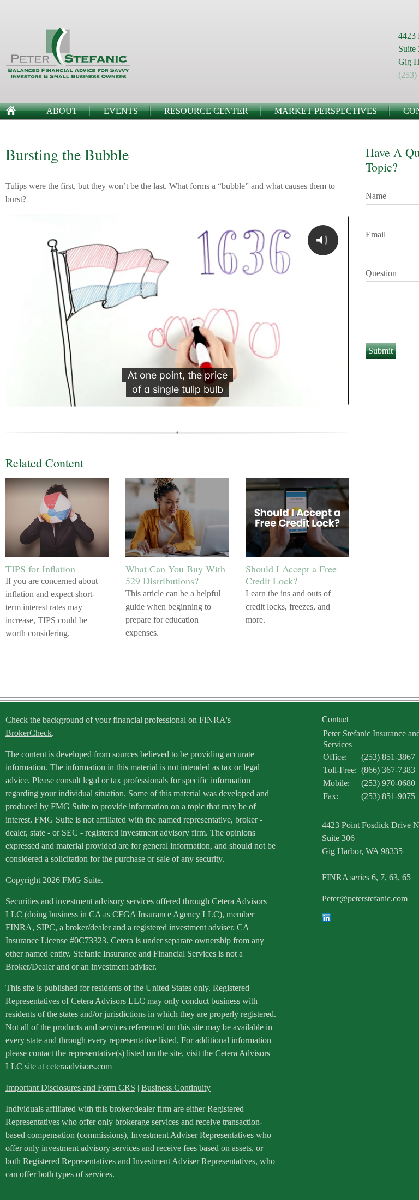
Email (376, 234)
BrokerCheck (28, 733)
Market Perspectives (325, 110)
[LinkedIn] (326, 919)
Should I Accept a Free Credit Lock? (291, 574)
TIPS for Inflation (40, 568)
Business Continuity (176, 1087)
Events (121, 110)
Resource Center (206, 110)
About (61, 110)
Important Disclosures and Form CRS (70, 1087)
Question (381, 273)
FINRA (18, 927)
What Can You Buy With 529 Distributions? (175, 574)
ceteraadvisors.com (79, 1066)
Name (376, 195)
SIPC (46, 927)
